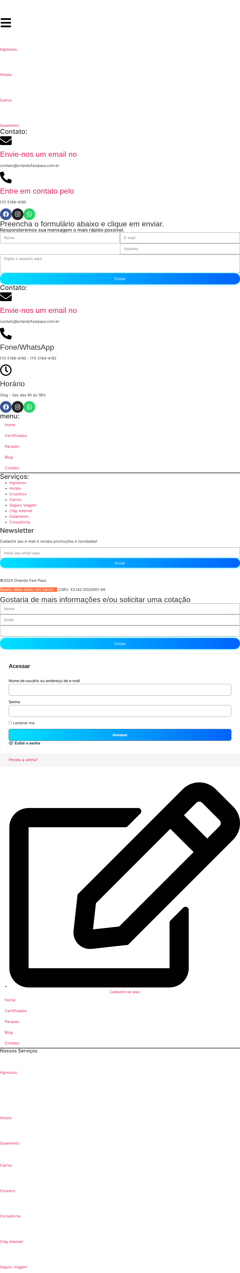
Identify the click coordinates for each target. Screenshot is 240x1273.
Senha (14, 702)
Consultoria (10, 1216)
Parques (12, 446)
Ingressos (8, 49)
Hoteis (5, 74)
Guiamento (9, 125)
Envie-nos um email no (38, 154)
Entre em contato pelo (37, 191)
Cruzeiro (7, 1190)
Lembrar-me (23, 723)
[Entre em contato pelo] (6, 177)
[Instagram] (17, 214)
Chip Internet (11, 1241)
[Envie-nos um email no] (6, 140)
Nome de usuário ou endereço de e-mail (44, 681)
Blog (9, 457)
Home (10, 424)
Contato (12, 468)
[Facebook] (6, 214)
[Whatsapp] (29, 214)
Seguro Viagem (13, 1267)
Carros (6, 100)
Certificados (16, 435)
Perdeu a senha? (23, 759)
